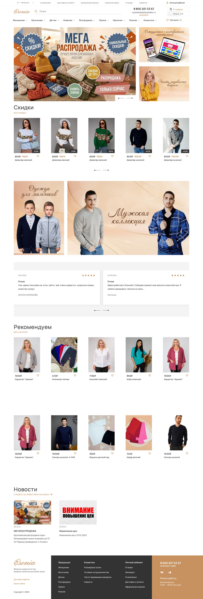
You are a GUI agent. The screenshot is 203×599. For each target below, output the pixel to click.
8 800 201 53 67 (144, 9)
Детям (53, 20)
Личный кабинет (177, 2)
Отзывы (129, 3)
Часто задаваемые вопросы (97, 577)
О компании (45, 3)
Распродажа (86, 20)
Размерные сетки (92, 567)
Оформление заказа (89, 3)
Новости (143, 3)
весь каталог (21, 332)
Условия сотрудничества (96, 572)
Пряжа (102, 20)
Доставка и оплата (134, 582)
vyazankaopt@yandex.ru (144, 12)
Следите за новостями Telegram (31, 494)
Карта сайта (19, 583)
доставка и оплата (65, 3)
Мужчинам (37, 20)
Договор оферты (22, 579)
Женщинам (19, 20)
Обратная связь (112, 3)
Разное (133, 20)
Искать (113, 11)
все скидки (20, 113)
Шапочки (117, 20)
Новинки (67, 20)
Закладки (176, 20)
